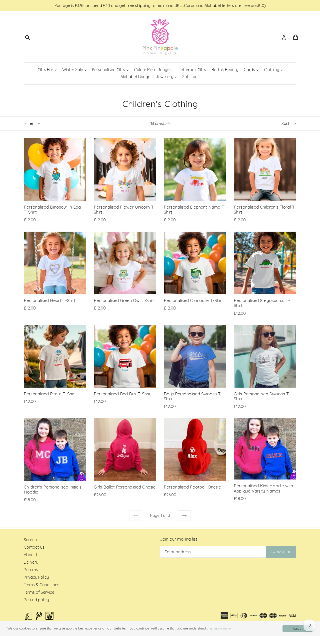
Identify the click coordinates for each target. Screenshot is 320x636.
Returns (31, 569)
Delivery (31, 562)
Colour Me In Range (154, 69)
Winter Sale (75, 69)
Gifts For (48, 69)
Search (30, 539)
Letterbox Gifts (192, 69)
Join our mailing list (178, 539)
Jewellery (167, 76)
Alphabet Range (135, 76)
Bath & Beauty (225, 69)
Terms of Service (39, 592)
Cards (252, 69)
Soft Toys (191, 76)
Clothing (274, 69)
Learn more (222, 628)
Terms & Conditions (41, 584)
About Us (32, 554)
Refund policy (36, 599)
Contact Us (34, 547)
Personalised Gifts (111, 69)
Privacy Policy (36, 577)
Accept (297, 628)
